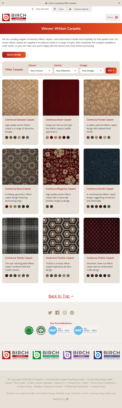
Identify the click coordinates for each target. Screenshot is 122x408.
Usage (83, 65)
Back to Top (59, 296)
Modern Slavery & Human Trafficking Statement (61, 386)
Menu (110, 17)
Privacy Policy (24, 386)
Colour (32, 65)
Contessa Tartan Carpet (18, 258)
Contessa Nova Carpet (18, 188)
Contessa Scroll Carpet (100, 188)
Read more (14, 54)
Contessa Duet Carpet (58, 119)
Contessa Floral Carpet (100, 119)
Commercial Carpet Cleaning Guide (65, 379)
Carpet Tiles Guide (15, 383)
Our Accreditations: (61, 323)
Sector (58, 65)
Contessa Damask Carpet (19, 119)
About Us (60, 383)
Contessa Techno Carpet (60, 258)
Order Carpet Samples (40, 383)
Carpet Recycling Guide (99, 379)
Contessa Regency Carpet (61, 188)
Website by (61, 399)
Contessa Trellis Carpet (100, 258)
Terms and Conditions (102, 383)
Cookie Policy (97, 386)
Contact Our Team (77, 383)
